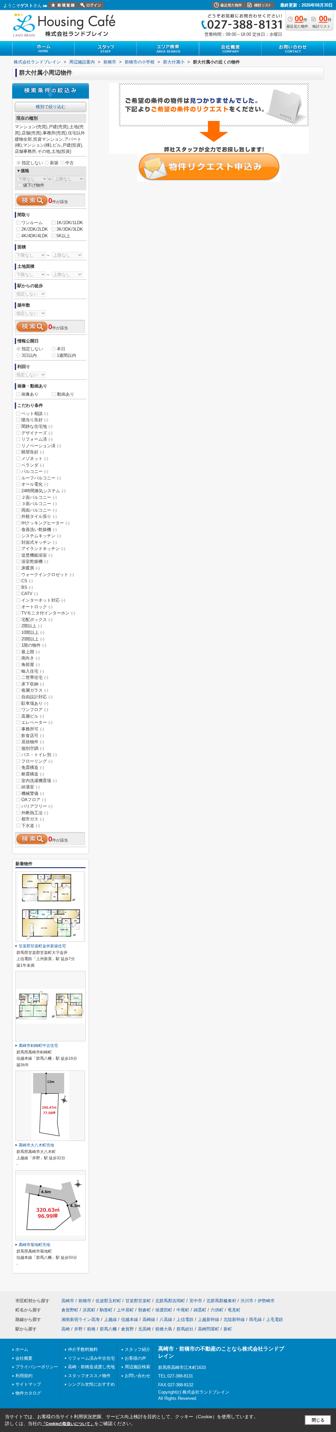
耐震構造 (32, 774)
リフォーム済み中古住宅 (91, 1358)
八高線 (165, 1319)
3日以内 (29, 355)
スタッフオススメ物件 (89, 1375)
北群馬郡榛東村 (221, 1300)
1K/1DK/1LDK (69, 222)
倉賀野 (127, 1329)
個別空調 (32, 748)
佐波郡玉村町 (108, 1300)
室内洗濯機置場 (39, 780)
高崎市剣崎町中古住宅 (38, 1045)
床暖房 (30, 568)
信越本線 (129, 1319)
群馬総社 (185, 1329)
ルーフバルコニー (41, 477)
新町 (227, 1329)
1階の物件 (33, 645)
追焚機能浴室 (36, 555)
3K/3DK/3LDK (69, 229)
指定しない (32, 162)
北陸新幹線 (234, 1319)
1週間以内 (66, 355)
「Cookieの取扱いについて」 (68, 1423)
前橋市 (84, 1300)
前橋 (91, 1329)
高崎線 (148, 1319)
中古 (69, 162)
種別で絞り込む (51, 106)
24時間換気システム (43, 490)
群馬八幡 (108, 1329)
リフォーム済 (36, 439)
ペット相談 (34, 413)
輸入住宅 (32, 671)
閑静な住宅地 (36, 426)
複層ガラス (34, 690)
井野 (78, 1329)
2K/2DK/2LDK (34, 229)
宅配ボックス (36, 619)
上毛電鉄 (274, 1319)
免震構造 (32, 767)
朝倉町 (144, 1309)
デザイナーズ (36, 432)
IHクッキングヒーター (45, 522)
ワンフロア (34, 709)
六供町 (217, 1309)
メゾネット (34, 458)
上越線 (110, 1319)
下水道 (30, 825)
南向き (30, 658)
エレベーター (36, 722)
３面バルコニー (39, 503)
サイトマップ (28, 1384)
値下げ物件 (33, 185)
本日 (61, 348)
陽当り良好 (34, 419)
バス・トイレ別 (39, 754)
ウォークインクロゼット (47, 574)
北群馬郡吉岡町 (170, 1300)
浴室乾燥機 (34, 561)
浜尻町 (89, 1309)
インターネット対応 (43, 600)
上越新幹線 (208, 1319)
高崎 (65, 1329)
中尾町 (183, 1309)
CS (27, 580)
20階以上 (32, 638)
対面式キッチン (39, 542)
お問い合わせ (137, 1375)
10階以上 (32, 632)
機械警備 (32, 793)
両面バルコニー (39, 510)
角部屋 (30, 664)
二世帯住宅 (34, 677)
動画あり (65, 394)
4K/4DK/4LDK (34, 235)
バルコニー (34, 471)
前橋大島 (163, 1329)
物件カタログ (28, 1393)
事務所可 (32, 729)
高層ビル (32, 716)
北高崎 (144, 1329)
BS (27, 587)
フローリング (36, 761)
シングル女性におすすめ (91, 1384)
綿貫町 (200, 1309)
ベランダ (32, 465)
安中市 (195, 1300)
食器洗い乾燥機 (39, 529)
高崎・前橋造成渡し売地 (91, 1366)
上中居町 (125, 1309)
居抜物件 (32, 741)
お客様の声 (135, 1358)
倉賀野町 (69, 1309)
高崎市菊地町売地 (34, 1244)
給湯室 (30, 786)
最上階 (30, 651)
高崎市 (67, 1300)
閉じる (318, 1420)
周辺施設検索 (137, 1366)
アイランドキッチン (43, 548)
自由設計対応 (36, 696)
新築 (54, 162)
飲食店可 (32, 735)
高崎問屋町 (208, 1329)
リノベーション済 (41, 445)
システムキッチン (41, 535)
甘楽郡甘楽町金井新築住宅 (42, 946)
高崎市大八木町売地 (36, 1145)
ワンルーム (32, 222)
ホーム (21, 1349)
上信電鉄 (185, 1319)
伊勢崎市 (266, 1300)
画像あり (29, 394)
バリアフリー (36, 806)
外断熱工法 (34, 812)
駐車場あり (34, 703)
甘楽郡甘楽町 (138, 1300)
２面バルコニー (39, 497)
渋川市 (247, 1300)
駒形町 (106, 1309)
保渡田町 (163, 1309)
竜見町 (234, 1309)
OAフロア (33, 799)
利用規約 (23, 1375)
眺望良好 (32, 452)
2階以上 (31, 625)
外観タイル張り (39, 516)
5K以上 (63, 235)
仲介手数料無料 (83, 1349)
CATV (29, 593)
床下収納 (32, 683)
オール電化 (34, 484)
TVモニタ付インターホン (48, 613)
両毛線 (255, 1319)
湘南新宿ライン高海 (80, 1319)
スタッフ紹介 (137, 1349)
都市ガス (32, 819)
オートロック (36, 606)
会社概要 (23, 1358)
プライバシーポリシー (36, 1366)
